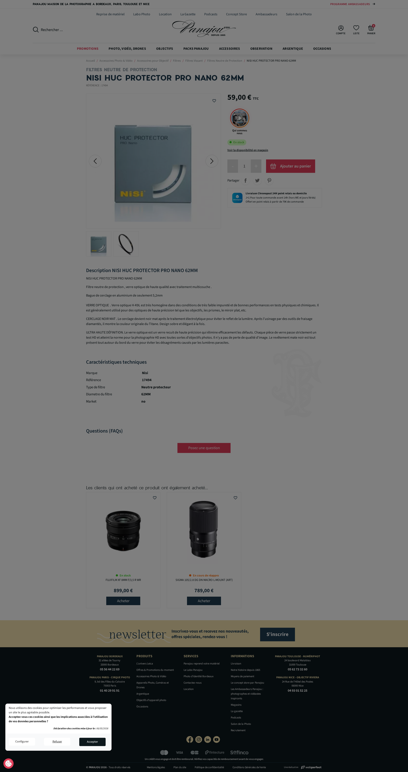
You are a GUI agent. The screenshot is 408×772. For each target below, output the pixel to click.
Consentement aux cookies (8, 764)
